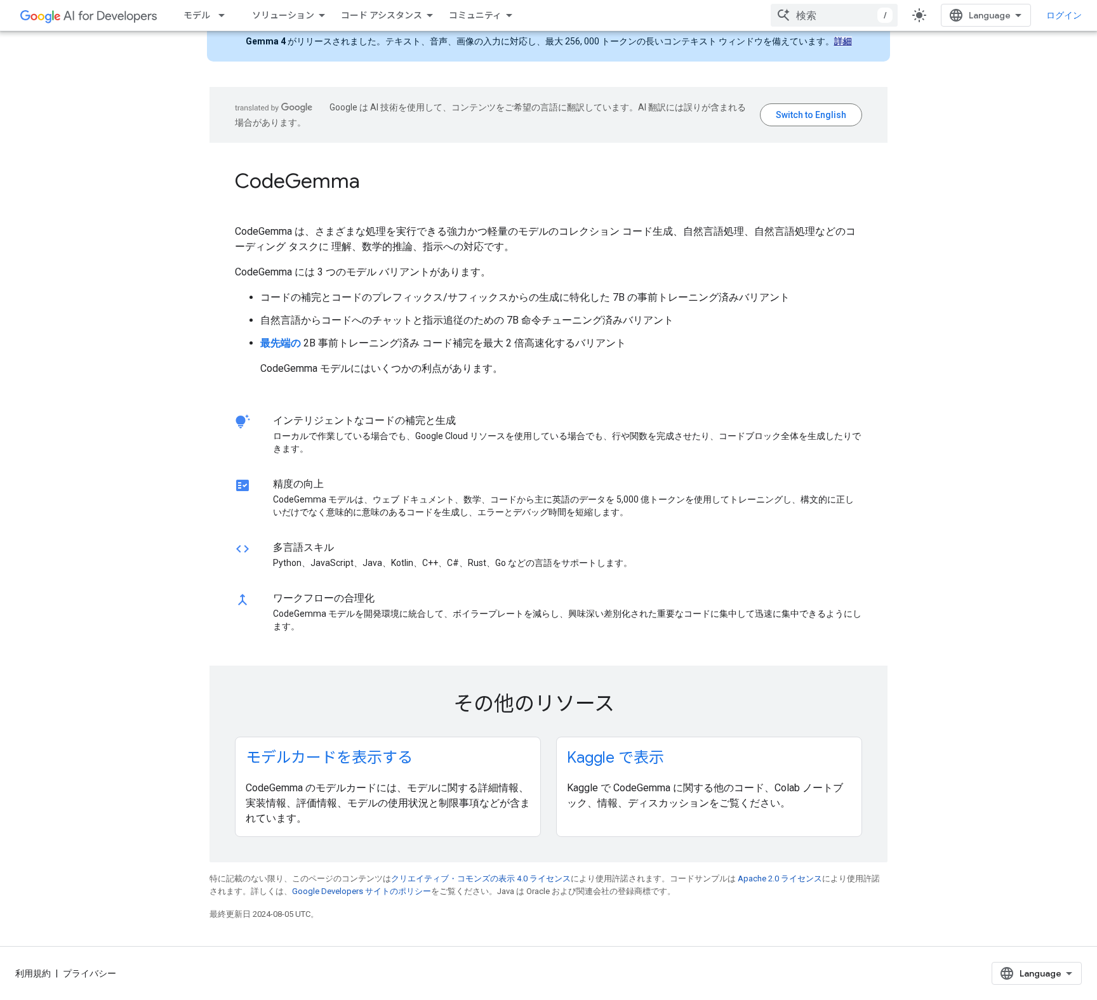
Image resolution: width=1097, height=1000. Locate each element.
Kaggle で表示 (615, 757)
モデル (196, 15)
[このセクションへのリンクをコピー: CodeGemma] (377, 182)
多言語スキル (303, 547)
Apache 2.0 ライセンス (780, 878)
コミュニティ (475, 15)
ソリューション (283, 15)
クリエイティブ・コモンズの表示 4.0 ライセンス (481, 878)
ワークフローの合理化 (324, 598)
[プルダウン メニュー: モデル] (225, 15)
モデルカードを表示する (329, 757)
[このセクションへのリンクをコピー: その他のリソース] (631, 705)
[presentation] (548, 181)
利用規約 (33, 973)
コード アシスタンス (381, 15)
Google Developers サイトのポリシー (361, 891)
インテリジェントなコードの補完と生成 (364, 420)
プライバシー (89, 973)
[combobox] (834, 15)
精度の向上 (298, 484)
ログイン (1064, 15)
